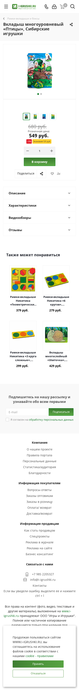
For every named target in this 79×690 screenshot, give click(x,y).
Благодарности (40, 473)
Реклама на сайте (39, 548)
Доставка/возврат (39, 513)
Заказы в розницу (39, 502)
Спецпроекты (40, 536)
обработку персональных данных (51, 419)
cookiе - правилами (39, 656)
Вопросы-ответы (39, 490)
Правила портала (39, 455)
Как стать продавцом (39, 530)
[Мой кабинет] (54, 7)
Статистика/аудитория (39, 467)
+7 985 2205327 (43, 574)
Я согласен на (42, 419)
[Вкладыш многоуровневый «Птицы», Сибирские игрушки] (39, 70)
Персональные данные (39, 461)
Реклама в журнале (40, 542)
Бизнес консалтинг (39, 554)
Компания (39, 442)
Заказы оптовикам (39, 496)
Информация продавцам (39, 524)
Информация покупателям (39, 483)
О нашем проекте (39, 449)
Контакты (40, 586)
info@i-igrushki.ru (43, 580)
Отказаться (38, 673)
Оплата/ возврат (39, 508)
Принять (38, 664)
